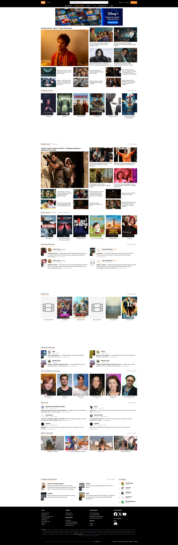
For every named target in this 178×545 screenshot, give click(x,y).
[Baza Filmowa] (43, 2)
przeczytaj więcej (66, 357)
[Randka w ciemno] (43, 263)
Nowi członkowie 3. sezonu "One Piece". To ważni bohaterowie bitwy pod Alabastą (129, 204)
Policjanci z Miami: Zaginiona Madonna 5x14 (108, 364)
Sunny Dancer (89, 535)
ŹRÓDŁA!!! (43, 427)
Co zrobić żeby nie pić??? (96, 419)
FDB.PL (47, 408)
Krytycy (91, 523)
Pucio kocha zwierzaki (97, 238)
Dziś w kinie (45, 212)
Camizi (103, 351)
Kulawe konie (129, 319)
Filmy (88, 6)
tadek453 (128, 492)
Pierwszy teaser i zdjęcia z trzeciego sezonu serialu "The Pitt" (96, 82)
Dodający (122, 479)
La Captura (97, 116)
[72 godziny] (64, 308)
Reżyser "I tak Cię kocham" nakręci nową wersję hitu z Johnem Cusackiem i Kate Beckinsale (64, 82)
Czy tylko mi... (94, 410)
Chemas (47, 423)
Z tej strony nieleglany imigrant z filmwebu (53, 419)
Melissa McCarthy (97, 396)
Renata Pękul (113, 396)
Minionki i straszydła (109, 532)
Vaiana (85, 532)
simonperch (49, 415)
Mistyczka (49, 529)
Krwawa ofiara (81, 116)
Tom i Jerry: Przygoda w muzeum (76, 451)
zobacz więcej (132, 144)
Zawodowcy (101, 451)
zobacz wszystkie (131, 90)
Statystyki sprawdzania (71, 523)
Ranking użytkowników (96, 518)
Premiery (63, 212)
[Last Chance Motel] (48, 308)
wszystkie (131, 371)
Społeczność (102, 6)
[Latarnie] (64, 104)
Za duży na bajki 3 (68, 534)
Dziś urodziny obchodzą (50, 371)
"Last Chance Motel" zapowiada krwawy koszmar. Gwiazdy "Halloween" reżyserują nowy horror (125, 185)
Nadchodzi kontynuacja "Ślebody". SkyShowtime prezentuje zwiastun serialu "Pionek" (125, 44)
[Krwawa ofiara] (80, 104)
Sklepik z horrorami (52, 451)
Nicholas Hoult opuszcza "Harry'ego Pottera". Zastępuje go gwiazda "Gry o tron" (101, 64)
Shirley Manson (48, 396)
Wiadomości (68, 6)
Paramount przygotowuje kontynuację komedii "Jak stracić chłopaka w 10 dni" (64, 204)
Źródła (91, 525)
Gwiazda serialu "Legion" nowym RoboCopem (56, 28)
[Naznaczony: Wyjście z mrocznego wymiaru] (64, 226)
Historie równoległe (104, 531)
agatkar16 (128, 497)
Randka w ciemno (53, 264)
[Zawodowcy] (101, 443)
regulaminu (97, 541)
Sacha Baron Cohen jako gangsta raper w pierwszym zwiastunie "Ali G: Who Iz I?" (125, 163)
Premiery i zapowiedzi (47, 516)
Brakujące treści (69, 525)
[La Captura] (97, 104)
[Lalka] (82, 496)
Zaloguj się (127, 2)
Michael (62, 534)
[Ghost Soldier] (113, 308)
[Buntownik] (48, 226)
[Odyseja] (43, 496)
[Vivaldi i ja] (129, 226)
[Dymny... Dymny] (92, 263)
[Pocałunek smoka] (43, 252)
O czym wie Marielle (47, 531)
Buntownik (48, 238)
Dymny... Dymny (101, 264)
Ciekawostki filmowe (49, 479)
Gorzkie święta (127, 534)
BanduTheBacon (130, 501)
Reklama (131, 541)
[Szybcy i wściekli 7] (113, 104)
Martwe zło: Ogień (92, 532)
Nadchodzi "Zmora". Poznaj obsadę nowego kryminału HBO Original (64, 72)
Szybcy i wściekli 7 (113, 116)
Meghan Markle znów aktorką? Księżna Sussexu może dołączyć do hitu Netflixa (129, 82)
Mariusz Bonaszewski (129, 396)
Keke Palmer (81, 396)
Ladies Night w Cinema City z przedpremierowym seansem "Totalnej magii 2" (100, 185)
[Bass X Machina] (97, 308)
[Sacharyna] (48, 104)
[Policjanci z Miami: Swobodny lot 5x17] (43, 363)
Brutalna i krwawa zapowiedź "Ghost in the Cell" (96, 204)
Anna (95, 406)
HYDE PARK (96, 416)
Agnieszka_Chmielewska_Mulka (55, 406)
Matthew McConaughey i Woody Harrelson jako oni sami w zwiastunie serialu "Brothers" (101, 164)
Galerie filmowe (47, 433)
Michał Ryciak (98, 415)
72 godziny (65, 319)
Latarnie (65, 116)
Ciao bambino (111, 534)
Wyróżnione (55, 144)
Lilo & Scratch (104, 534)
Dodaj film (121, 2)
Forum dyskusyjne (94, 513)
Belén (98, 534)
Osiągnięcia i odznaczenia (96, 516)
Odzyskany (77, 531)
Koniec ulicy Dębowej (69, 531)
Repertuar (54, 212)
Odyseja (50, 493)
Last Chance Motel (48, 319)
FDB (106, 250)
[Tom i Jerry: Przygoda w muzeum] (76, 443)
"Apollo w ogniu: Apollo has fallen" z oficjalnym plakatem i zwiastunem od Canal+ (61, 149)
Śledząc (88, 483)
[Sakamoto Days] (80, 308)
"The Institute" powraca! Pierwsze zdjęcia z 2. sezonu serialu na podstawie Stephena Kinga (64, 194)
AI (90, 427)
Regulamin (115, 541)
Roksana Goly (56, 360)
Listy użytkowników (95, 514)
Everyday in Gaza (93, 534)
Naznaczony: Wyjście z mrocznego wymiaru (68, 529)
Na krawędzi (96, 535)
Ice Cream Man (131, 531)
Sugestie (49, 2)
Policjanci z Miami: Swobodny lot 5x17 (58, 364)
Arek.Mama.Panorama (117, 529)
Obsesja (57, 534)
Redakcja (136, 541)
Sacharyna (48, 116)
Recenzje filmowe (48, 244)
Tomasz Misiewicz (107, 249)
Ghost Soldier (113, 319)
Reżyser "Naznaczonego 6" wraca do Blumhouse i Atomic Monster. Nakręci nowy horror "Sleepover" (97, 194)
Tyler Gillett (70, 485)
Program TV (68, 513)
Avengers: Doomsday (61, 497)
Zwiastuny (45, 294)
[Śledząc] (82, 487)
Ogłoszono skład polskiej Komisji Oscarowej (128, 193)
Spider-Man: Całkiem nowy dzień (62, 532)
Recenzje (43, 523)
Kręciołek (61, 531)
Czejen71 (128, 487)
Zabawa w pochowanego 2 (56, 483)
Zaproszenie (100, 532)
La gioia (86, 534)
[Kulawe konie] (129, 308)
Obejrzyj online (79, 6)
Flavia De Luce (113, 531)
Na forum (44, 402)
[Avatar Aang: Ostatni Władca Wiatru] (129, 104)
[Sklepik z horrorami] (52, 443)
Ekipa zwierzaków (75, 532)
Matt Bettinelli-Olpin (58, 485)
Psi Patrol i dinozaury (122, 531)
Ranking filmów (45, 518)
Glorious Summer (125, 451)
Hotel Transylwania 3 (53, 355)
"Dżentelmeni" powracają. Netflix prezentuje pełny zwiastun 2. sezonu (123, 64)
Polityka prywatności (123, 541)
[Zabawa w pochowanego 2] (43, 487)
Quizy (111, 6)
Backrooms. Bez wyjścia (102, 355)
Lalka (87, 493)
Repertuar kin (45, 514)
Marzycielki (55, 531)
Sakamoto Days (81, 319)
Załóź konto (133, 2)
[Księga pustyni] (113, 226)
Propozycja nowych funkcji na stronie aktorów (54, 410)
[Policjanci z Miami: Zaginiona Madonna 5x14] (92, 363)
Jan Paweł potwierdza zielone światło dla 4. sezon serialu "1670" (97, 72)
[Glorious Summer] (125, 443)
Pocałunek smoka (52, 253)
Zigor (53, 351)
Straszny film (52, 534)
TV (94, 6)
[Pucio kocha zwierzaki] (97, 226)
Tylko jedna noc (95, 531)
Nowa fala (133, 529)
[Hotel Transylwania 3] (43, 354)
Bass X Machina (97, 319)
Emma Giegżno (90, 495)
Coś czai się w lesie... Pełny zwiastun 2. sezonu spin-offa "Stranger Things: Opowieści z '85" (100, 44)
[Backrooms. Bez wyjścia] (92, 354)
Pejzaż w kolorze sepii (48, 532)
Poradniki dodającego (71, 522)
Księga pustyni (113, 238)
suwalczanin (129, 483)
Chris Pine (64, 396)
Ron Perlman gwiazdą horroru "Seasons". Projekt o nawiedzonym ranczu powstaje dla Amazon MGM (129, 72)
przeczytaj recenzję (60, 256)
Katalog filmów (45, 513)
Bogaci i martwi (81, 238)
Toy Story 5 (128, 532)
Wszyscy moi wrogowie (85, 531)
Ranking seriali (69, 514)
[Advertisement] (89, 131)
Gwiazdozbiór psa (119, 534)
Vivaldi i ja (129, 238)
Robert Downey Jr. (52, 495)
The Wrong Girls (126, 529)
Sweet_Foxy (56, 249)
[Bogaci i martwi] (80, 226)
